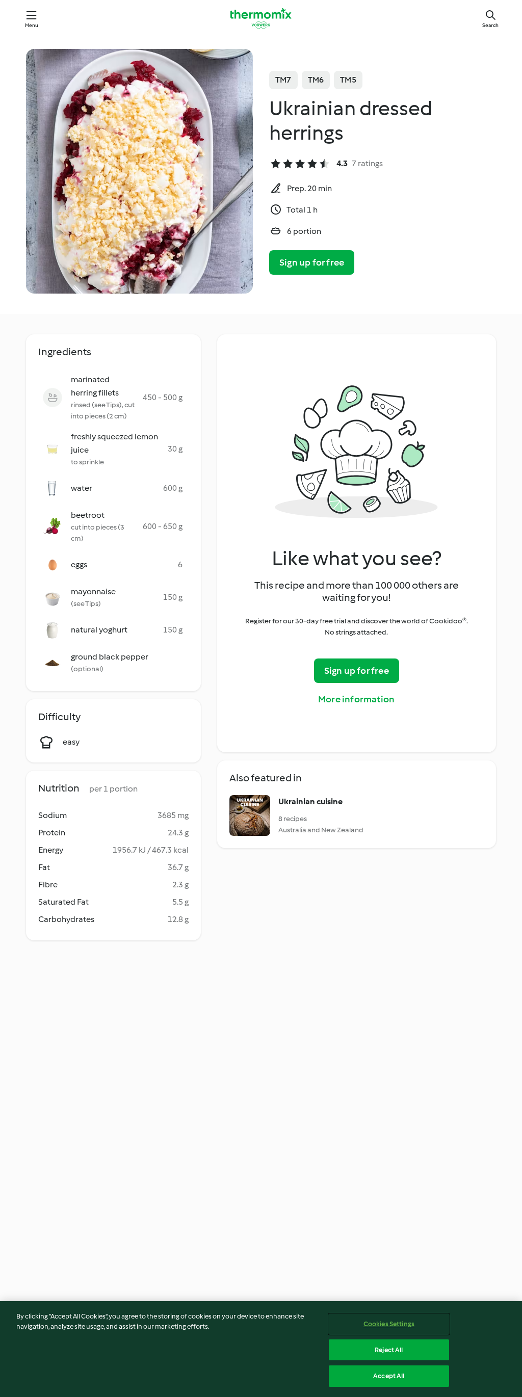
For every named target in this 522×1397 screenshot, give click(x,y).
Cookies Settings (388, 1324)
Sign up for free (311, 262)
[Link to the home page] (261, 18)
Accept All (388, 1376)
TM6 (316, 80)
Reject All (389, 1350)
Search (490, 25)
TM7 (283, 80)
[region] (261, 1349)
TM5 (348, 80)
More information (356, 699)
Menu (32, 25)
